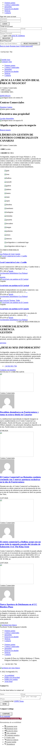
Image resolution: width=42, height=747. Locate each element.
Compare (6, 714)
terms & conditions (18, 36)
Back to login (5, 46)
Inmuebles (8, 7)
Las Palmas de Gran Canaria (10, 254)
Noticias (7, 11)
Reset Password (30, 43)
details (11, 271)
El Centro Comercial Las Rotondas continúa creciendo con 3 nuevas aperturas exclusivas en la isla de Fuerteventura (20, 479)
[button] (11, 719)
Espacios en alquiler (11, 9)
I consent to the (13, 701)
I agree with (14, 36)
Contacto (7, 13)
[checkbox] (1, 701)
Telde (18, 300)
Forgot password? (26, 46)
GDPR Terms (19, 701)
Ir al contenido (5, 716)
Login (4, 24)
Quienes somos (9, 3)
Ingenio (2, 277)
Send (4, 704)
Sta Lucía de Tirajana (7, 300)
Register (6, 38)
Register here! (15, 46)
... (26, 269)
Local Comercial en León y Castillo (13, 262)
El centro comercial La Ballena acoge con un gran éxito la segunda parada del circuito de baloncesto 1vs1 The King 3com (20, 544)
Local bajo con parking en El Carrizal (14, 285)
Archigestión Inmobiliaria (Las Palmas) (14, 273)
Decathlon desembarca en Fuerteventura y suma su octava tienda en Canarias (19, 413)
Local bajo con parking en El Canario (14, 309)
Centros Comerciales (11, 5)
